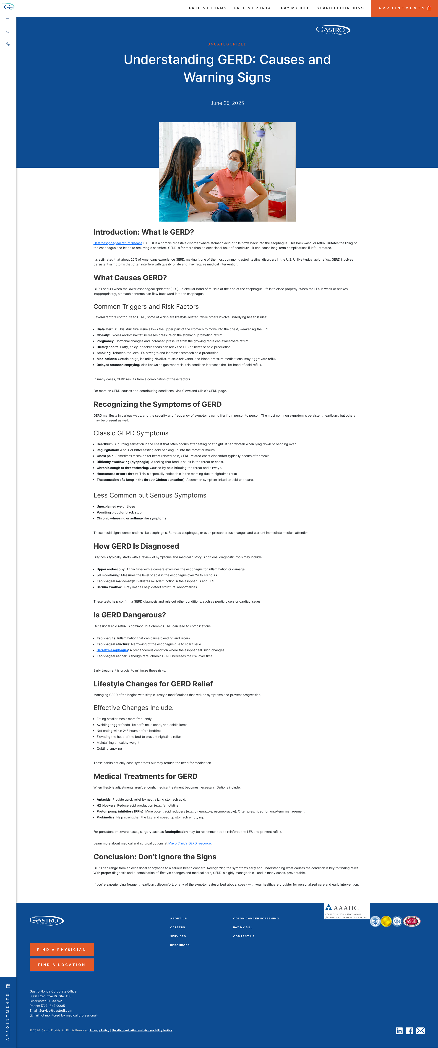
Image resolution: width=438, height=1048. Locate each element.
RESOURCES (180, 945)
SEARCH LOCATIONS (340, 8)
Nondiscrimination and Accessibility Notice (142, 1030)
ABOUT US (178, 918)
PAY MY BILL (295, 8)
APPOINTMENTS (402, 8)
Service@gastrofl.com (55, 1010)
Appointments (7, 1016)
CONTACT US (244, 936)
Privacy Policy (100, 1030)
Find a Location (62, 965)
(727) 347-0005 (53, 1006)
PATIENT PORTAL (254, 8)
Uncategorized (227, 44)
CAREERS (177, 927)
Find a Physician (61, 950)
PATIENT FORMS (208, 8)
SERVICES (178, 936)
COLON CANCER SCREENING (256, 918)
